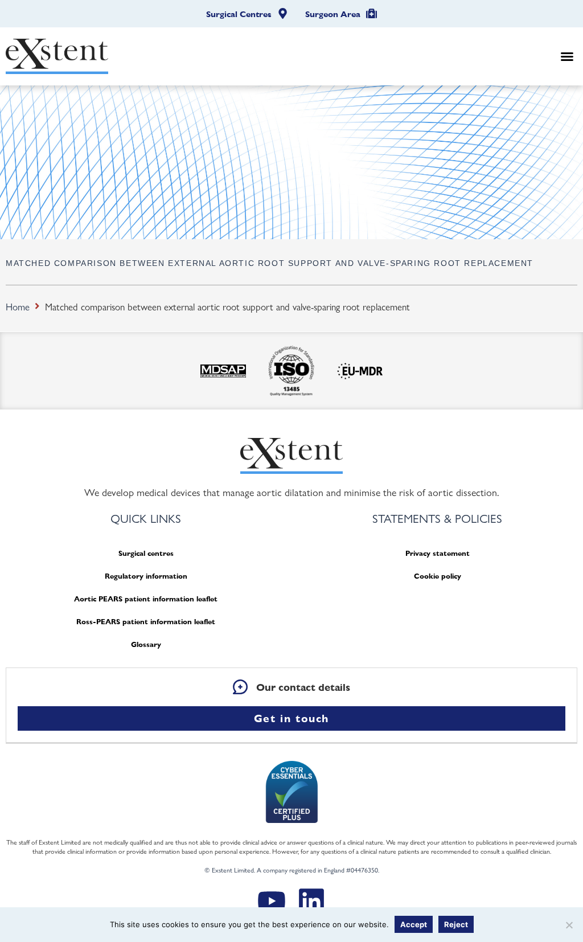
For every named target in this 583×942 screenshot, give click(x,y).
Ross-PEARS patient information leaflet (145, 621)
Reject (456, 924)
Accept (413, 924)
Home (18, 306)
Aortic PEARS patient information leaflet (145, 599)
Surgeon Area (332, 14)
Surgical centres (146, 553)
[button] (567, 56)
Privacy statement (437, 553)
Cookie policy (437, 576)
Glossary (146, 644)
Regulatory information (146, 576)
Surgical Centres (239, 14)
